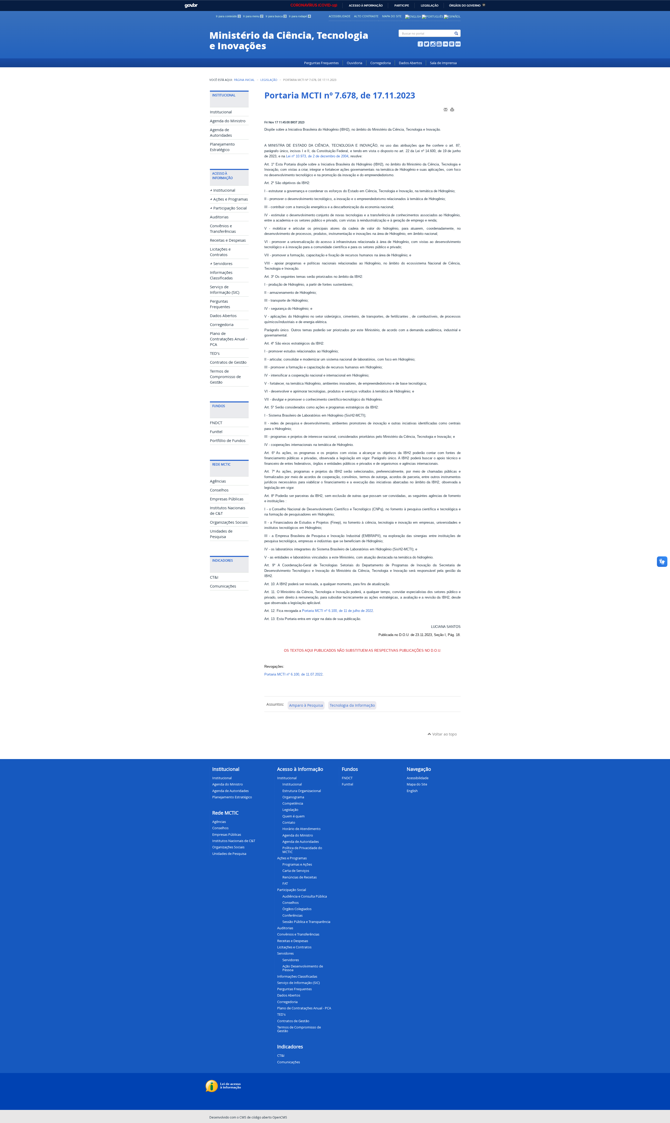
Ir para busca (276, 16)
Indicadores (290, 1046)
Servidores (222, 263)
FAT (285, 883)
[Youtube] (439, 43)
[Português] (432, 16)
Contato (288, 822)
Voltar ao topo (444, 734)
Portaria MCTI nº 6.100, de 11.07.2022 (293, 674)
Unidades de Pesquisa (229, 853)
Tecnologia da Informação (352, 705)
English (412, 790)
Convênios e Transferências (298, 934)
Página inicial (244, 80)
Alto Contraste (366, 16)
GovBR (190, 4)
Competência (292, 803)
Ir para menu (253, 16)
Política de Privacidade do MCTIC (302, 849)
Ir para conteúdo (228, 16)
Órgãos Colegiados (296, 908)
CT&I (214, 577)
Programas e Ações (297, 864)
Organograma (293, 797)
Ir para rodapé (299, 16)
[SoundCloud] (445, 43)
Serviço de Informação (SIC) (298, 982)
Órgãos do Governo (465, 5)
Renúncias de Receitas (299, 877)
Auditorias (219, 216)
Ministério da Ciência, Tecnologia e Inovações (288, 40)
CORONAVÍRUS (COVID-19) (314, 5)
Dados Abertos (410, 63)
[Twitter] (426, 43)
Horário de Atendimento (301, 828)
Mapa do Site (391, 16)
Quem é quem (293, 816)
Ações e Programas (230, 199)
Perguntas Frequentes (321, 63)
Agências (218, 481)
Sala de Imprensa (443, 63)
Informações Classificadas (297, 976)
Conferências (292, 915)
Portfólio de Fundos (227, 440)
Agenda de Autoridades (300, 841)
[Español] (452, 16)
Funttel (216, 431)
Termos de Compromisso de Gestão (225, 377)
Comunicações (223, 586)
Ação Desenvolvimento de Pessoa (302, 968)
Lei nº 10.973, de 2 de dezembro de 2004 (317, 156)
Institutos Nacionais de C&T (233, 840)
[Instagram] (433, 43)
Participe (401, 5)
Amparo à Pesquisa (306, 705)
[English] (413, 16)
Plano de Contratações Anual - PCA (228, 339)
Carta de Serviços (295, 870)
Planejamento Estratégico (232, 797)
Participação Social (230, 208)
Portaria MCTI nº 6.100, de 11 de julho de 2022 (337, 611)
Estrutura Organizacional (301, 790)
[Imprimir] (452, 109)
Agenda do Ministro (227, 120)
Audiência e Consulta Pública (304, 896)
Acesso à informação (366, 5)
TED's (215, 353)
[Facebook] (420, 43)
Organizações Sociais (229, 522)
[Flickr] (458, 43)
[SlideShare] (451, 43)
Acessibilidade (339, 16)
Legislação (429, 5)
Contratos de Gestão (228, 362)
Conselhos (219, 490)
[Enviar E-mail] (446, 109)
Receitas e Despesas (228, 240)
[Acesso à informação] (223, 1085)
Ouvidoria (354, 63)
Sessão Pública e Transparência (306, 921)
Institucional (221, 111)
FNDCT (216, 422)
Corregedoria (380, 63)
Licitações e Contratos (294, 947)
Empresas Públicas (226, 498)
